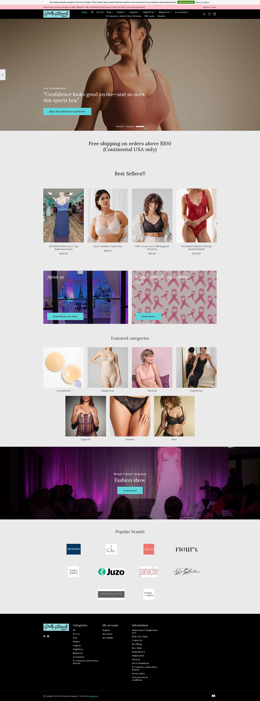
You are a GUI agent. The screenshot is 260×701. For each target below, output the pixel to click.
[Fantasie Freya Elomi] (149, 549)
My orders (107, 634)
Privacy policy (138, 673)
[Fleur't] (186, 549)
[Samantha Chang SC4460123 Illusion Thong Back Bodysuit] (196, 215)
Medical (152, 390)
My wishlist (107, 637)
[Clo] (111, 549)
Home (85, 12)
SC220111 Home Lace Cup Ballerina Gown (63, 247)
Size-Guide (137, 648)
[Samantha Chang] (111, 594)
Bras (174, 439)
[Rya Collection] (186, 572)
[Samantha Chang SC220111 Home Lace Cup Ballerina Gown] (63, 215)
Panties (130, 439)
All (92, 12)
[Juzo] (111, 572)
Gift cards (149, 16)
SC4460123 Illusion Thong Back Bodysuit (196, 247)
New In (100, 12)
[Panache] (149, 572)
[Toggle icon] (204, 14)
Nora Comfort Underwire (107, 246)
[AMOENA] (74, 549)
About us (136, 659)
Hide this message (186, 2)
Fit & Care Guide (140, 636)
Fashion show (138, 655)
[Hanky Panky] (74, 572)
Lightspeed (93, 696)
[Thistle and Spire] (149, 594)
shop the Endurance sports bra (67, 111)
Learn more (130, 490)
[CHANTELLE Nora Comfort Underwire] (108, 215)
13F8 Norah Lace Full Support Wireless (152, 247)
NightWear (196, 390)
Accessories (64, 390)
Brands (161, 16)
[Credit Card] (213, 696)
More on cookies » (203, 2)
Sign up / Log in (209, 7)
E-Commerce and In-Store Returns (123, 16)
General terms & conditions (140, 678)
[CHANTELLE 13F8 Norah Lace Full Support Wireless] (152, 215)
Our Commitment (140, 663)
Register (106, 630)
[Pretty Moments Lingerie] (56, 14)
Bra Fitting (137, 644)
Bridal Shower (138, 652)
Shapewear (107, 390)
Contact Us (137, 640)
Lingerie (86, 439)
